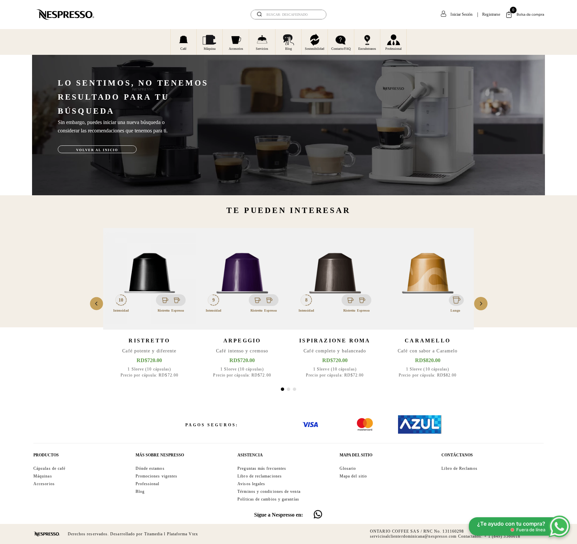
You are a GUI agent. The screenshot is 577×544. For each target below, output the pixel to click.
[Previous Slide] (96, 304)
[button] (282, 389)
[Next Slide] (481, 304)
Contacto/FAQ (341, 48)
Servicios (262, 48)
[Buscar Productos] (317, 14)
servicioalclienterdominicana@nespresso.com (413, 536)
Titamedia (153, 534)
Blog (288, 48)
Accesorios (236, 48)
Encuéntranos (367, 48)
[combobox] (289, 14)
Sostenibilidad (314, 48)
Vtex (193, 534)
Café (183, 48)
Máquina (209, 48)
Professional (393, 48)
